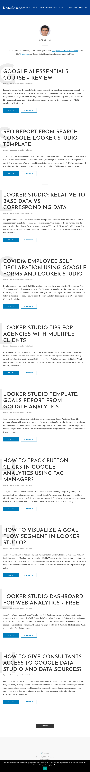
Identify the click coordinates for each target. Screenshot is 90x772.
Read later (29, 110)
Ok (45, 768)
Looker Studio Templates (76, 8)
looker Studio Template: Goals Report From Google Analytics (40, 401)
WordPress (46, 759)
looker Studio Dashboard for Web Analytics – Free (43, 600)
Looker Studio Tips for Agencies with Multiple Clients (39, 334)
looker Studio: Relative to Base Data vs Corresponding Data (44, 201)
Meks (45, 757)
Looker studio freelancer (51, 8)
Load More (45, 725)
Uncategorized (17, 83)
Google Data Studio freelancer (65, 51)
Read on (11, 110)
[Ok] (87, 766)
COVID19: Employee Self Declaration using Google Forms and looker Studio (44, 268)
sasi (6, 83)
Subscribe (24, 54)
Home (27, 8)
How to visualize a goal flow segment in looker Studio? (41, 537)
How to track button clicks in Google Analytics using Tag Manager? (35, 470)
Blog (35, 8)
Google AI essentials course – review (35, 75)
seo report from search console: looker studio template (40, 138)
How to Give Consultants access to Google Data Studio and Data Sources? (42, 663)
